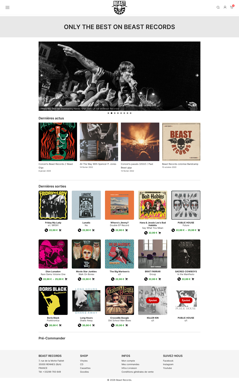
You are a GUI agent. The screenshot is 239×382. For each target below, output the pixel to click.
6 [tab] (124, 113)
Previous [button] (42, 75)
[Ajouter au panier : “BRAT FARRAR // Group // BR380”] (159, 279)
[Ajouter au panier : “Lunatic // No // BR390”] (93, 230)
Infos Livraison (129, 368)
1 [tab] (108, 113)
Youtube (167, 368)
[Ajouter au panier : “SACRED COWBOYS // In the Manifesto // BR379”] (193, 279)
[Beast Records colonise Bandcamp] (181, 142)
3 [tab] (114, 113)
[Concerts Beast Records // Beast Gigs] (58, 142)
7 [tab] (127, 113)
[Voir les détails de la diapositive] (119, 76)
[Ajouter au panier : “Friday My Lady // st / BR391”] (60, 230)
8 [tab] (130, 113)
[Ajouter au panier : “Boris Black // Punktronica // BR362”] (60, 325)
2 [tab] (111, 113)
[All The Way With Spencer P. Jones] (99, 142)
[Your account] (225, 7)
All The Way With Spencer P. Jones (98, 164)
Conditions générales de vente (138, 371)
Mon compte (128, 360)
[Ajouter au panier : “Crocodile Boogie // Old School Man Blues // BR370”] (126, 325)
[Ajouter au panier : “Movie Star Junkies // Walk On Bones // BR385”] (93, 279)
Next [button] (197, 75)
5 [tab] (121, 113)
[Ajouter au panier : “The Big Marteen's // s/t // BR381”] (126, 279)
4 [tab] (118, 113)
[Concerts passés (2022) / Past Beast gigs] (140, 142)
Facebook (168, 360)
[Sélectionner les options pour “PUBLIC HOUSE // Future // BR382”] (199, 230)
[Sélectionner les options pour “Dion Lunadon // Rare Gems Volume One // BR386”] (66, 279)
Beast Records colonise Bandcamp (180, 164)
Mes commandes (130, 364)
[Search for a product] (218, 7)
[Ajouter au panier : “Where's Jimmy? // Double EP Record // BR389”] (126, 230)
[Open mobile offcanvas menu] (7, 7)
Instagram (168, 364)
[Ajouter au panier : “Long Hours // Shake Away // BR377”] (93, 325)
